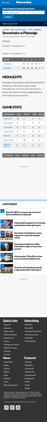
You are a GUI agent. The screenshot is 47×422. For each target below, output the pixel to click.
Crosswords (29, 368)
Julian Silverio (8, 131)
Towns (6, 382)
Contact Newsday (35, 394)
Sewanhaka (7, 64)
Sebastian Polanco (7, 145)
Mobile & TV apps (10, 348)
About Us (7, 325)
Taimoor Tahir (8, 140)
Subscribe (7, 328)
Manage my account (11, 344)
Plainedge (7, 68)
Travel (27, 385)
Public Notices (30, 341)
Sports (6, 365)
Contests (7, 351)
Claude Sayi (7, 127)
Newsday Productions (33, 331)
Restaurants (29, 378)
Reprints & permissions (11, 396)
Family (27, 382)
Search (8, 17)
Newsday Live (9, 338)
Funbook (28, 362)
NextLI (27, 388)
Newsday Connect (32, 335)
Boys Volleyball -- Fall (22, 30)
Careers (7, 341)
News (6, 375)
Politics (6, 372)
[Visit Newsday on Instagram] (18, 407)
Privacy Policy (35, 392)
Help (39, 396)
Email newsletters (10, 335)
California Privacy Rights (12, 394)
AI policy (7, 397)
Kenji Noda (7, 119)
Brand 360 (29, 328)
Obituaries (29, 365)
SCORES (5, 30)
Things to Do (29, 372)
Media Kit (28, 325)
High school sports (11, 385)
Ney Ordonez (8, 123)
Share (7, 41)
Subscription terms (22, 392)
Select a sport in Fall (9, 24)
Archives (7, 354)
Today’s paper (9, 331)
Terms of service (9, 392)
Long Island (8, 362)
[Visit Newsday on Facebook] (6, 407)
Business (7, 378)
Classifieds (29, 338)
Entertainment (30, 375)
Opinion (7, 368)
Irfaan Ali (6, 136)
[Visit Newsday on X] (12, 407)
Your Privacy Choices (18, 397)
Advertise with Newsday (29, 396)
